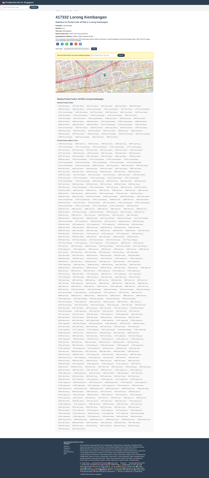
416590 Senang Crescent (128, 419)
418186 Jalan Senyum (105, 261)
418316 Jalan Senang (119, 407)
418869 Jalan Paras (63, 193)
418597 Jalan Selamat (141, 124)
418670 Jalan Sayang (63, 308)
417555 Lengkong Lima (135, 401)
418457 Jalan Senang (63, 184)
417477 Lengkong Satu (135, 274)
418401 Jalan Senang (78, 153)
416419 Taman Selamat (64, 178)
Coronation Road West (98, 458)
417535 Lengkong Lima (107, 233)
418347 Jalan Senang (112, 187)
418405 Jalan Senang (106, 317)
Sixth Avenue (95, 454)
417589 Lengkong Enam (79, 373)
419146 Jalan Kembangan (97, 305)
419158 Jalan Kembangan (110, 289)
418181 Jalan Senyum (144, 230)
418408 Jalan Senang (134, 317)
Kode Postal (85, 463)
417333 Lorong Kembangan (114, 159)
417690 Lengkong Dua (137, 320)
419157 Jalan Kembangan (94, 289)
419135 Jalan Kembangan (107, 345)
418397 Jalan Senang (104, 236)
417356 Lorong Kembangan (114, 178)
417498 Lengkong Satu (136, 379)
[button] (105, 75)
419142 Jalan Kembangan (137, 308)
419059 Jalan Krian (133, 267)
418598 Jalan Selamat (136, 130)
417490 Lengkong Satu (64, 339)
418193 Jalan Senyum (78, 233)
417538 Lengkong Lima (64, 249)
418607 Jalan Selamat (132, 215)
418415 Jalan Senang (134, 277)
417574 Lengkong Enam (93, 224)
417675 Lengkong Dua (78, 379)
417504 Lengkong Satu (136, 410)
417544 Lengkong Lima (119, 270)
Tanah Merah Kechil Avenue (89, 452)
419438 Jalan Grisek (108, 348)
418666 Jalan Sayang (131, 366)
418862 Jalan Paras (115, 208)
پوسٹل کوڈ (114, 466)
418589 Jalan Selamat (64, 124)
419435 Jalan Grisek (107, 311)
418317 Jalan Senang (78, 394)
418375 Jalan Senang (104, 252)
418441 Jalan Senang (105, 425)
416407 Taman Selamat (142, 199)
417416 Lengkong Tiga (108, 413)
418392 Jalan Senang (135, 264)
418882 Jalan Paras (137, 292)
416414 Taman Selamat (109, 174)
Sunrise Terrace (84, 451)
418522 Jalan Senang (91, 230)
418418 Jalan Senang (120, 153)
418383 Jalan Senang (63, 218)
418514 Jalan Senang (91, 150)
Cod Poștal (119, 468)
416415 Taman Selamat (143, 196)
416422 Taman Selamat (131, 115)
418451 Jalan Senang (91, 407)
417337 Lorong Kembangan (65, 162)
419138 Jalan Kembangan (124, 329)
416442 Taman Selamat (94, 130)
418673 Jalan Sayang (78, 277)
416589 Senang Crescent (111, 382)
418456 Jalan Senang (140, 181)
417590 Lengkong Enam (64, 404)
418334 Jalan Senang (123, 224)
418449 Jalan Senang (77, 407)
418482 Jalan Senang (63, 360)
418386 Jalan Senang (120, 143)
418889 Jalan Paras (143, 283)
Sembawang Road (85, 458)
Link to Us (66, 450)
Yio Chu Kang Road (105, 451)
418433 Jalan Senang (142, 165)
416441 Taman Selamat (106, 150)
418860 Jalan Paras (102, 208)
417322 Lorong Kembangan (95, 118)
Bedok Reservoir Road (130, 451)
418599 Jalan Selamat (64, 133)
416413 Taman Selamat (94, 202)
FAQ (65, 453)
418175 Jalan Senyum (106, 391)
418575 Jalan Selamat (78, 156)
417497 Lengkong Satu (121, 379)
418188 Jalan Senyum (64, 258)
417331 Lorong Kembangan (96, 159)
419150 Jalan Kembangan (129, 298)
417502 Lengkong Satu (136, 394)
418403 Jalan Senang (78, 317)
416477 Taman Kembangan (130, 239)
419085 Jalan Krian (130, 230)
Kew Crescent (94, 451)
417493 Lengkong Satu (94, 357)
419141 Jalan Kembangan (121, 308)
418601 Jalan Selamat (98, 137)
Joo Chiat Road (109, 447)
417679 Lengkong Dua (122, 410)
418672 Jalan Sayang (91, 351)
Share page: (59, 48)
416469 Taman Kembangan (124, 218)
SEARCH (34, 7)
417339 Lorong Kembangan (82, 162)
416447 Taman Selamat (64, 153)
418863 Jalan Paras (117, 190)
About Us (66, 446)
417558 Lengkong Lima (136, 370)
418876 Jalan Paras (142, 280)
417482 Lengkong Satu (95, 292)
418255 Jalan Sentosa (64, 401)
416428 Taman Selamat (78, 133)
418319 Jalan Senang (94, 373)
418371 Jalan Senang (63, 150)
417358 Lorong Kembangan (65, 181)
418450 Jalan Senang (92, 391)
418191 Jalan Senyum (106, 258)
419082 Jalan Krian (91, 236)
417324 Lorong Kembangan (80, 115)
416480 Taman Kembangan (96, 212)
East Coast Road (85, 445)
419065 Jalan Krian (106, 249)
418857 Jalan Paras (78, 190)
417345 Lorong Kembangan (134, 162)
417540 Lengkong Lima (123, 385)
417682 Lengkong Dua (126, 382)
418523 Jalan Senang (119, 267)
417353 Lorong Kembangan (80, 178)
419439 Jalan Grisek (121, 348)
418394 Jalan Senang (77, 267)
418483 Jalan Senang (77, 360)
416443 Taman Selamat (121, 150)
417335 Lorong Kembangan (131, 159)
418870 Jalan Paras (122, 301)
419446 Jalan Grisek (90, 366)
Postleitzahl (95, 463)
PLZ (111, 470)
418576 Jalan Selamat (106, 106)
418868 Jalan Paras (141, 208)
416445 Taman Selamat (136, 150)
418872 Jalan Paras (124, 292)
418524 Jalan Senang (119, 171)
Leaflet (151, 92)
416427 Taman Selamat (96, 112)
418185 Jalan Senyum (91, 261)
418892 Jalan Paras (102, 295)
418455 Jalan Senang (105, 171)
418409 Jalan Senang (63, 320)
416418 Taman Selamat (139, 174)
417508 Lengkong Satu (79, 416)
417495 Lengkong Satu (93, 363)
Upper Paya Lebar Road (113, 458)
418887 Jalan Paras (103, 280)
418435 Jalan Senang (106, 422)
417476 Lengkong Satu (120, 274)
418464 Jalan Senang (63, 196)
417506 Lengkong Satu (64, 416)
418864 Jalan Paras (63, 215)
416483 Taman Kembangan (108, 133)
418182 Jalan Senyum (133, 351)
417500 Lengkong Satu (79, 385)
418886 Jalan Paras (130, 283)
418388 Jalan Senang (93, 264)
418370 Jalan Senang (63, 187)
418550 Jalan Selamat (134, 407)
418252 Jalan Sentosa (122, 416)
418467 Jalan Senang (89, 215)
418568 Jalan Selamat (78, 236)
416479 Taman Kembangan (79, 212)
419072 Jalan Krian (63, 246)
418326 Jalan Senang (94, 301)
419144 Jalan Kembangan (65, 305)
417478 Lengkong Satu (92, 274)
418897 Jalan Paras (102, 286)
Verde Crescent (84, 460)
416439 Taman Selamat (127, 165)
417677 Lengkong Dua (80, 357)
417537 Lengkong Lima (108, 385)
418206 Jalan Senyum (78, 354)
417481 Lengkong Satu (80, 292)
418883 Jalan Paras (104, 283)
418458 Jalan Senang (77, 184)
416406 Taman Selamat (134, 171)
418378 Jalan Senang (63, 255)
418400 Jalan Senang (63, 239)
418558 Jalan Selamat (104, 342)
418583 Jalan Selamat (135, 156)
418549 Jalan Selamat (64, 370)
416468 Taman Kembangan (106, 246)
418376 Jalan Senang (118, 252)
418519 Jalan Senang (126, 212)
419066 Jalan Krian (119, 249)
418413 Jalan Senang (106, 277)
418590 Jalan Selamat (125, 118)
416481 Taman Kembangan (65, 143)
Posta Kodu (98, 468)
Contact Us (67, 448)
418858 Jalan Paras (89, 208)
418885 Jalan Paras (63, 295)
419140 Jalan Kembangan (95, 323)
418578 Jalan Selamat (121, 106)
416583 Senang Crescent (80, 419)
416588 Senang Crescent (112, 419)
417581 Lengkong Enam (136, 258)
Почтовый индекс (87, 471)
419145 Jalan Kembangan (81, 305)
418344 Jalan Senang (93, 413)
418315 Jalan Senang (105, 407)
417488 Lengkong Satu (64, 332)
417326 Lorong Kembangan (97, 115)
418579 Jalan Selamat (106, 156)
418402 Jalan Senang (92, 153)
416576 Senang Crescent (64, 388)
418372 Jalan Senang (77, 150)
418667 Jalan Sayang (63, 391)
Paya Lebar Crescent (107, 449)
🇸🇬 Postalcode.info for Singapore (18, 2)
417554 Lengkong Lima (64, 394)
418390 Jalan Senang (107, 264)
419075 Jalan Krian (90, 397)
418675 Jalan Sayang (91, 308)
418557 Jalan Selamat (105, 308)
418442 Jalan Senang (119, 425)
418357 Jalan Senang (135, 168)
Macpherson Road (138, 447)
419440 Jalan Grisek (125, 323)
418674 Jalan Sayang (119, 332)
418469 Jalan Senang (138, 323)
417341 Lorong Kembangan (99, 162)
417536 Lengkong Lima (81, 243)
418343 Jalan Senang (108, 416)
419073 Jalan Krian (78, 397)
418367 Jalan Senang (77, 230)
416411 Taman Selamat (79, 202)
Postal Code (113, 463)
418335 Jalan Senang (96, 221)
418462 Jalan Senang (90, 193)
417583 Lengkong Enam (133, 270)
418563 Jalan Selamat (89, 270)
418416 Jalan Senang (63, 280)
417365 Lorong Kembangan (99, 199)
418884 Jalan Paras (117, 283)
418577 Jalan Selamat (92, 156)
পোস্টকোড (119, 471)
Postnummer (110, 471)
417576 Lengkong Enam (122, 233)
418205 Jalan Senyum (64, 354)
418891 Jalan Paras (63, 286)
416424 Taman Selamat (79, 118)
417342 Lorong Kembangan (108, 124)
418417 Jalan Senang (106, 153)
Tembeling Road (134, 460)
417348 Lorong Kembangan (79, 187)
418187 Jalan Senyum (119, 261)
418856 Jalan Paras (76, 208)
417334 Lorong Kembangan (142, 109)
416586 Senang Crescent (79, 382)
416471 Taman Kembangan (141, 218)
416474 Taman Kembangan (79, 239)
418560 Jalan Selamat (64, 317)
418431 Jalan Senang (91, 335)
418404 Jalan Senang (92, 317)
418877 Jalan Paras (63, 283)
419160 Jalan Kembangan (143, 289)
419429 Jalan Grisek (127, 305)
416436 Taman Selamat (141, 127)
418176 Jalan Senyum (120, 391)
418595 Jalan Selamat (78, 121)
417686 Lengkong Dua (107, 379)
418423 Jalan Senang (77, 376)
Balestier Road (141, 454)
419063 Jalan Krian (63, 261)
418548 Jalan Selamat (78, 391)
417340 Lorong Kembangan (108, 121)
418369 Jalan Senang (134, 184)
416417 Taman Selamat (109, 202)
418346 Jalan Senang (79, 264)
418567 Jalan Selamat (76, 246)
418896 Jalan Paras (128, 295)
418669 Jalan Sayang (144, 366)
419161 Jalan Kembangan (65, 292)
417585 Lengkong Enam (122, 314)
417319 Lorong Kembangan (65, 147)
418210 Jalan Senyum (121, 401)
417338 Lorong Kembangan (114, 115)
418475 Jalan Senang (133, 326)
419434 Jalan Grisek (76, 342)
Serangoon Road (136, 445)
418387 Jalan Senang (134, 143)
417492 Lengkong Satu (64, 348)
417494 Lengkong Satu (78, 363)
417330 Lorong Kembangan (111, 109)
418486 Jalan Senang (119, 360)
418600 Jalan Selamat (93, 133)
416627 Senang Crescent (78, 428)
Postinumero (129, 468)
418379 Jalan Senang (77, 255)
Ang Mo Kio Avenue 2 (130, 449)
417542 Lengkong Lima (104, 270)
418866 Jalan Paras (128, 208)
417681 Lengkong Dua (121, 394)
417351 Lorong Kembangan (96, 187)
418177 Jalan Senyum (64, 314)
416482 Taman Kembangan (93, 196)
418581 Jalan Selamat (121, 156)
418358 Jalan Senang (98, 165)
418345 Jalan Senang (122, 193)
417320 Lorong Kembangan (125, 121)
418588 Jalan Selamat (141, 121)
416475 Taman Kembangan (96, 239)
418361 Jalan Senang (78, 227)
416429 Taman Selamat (111, 112)
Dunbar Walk (104, 456)
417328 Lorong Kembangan (94, 109)
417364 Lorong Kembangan (99, 205)
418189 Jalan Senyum (78, 258)
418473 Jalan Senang (105, 326)
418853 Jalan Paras (139, 212)
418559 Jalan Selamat (119, 342)
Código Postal (103, 464)
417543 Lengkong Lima (79, 413)
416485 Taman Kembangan (125, 133)
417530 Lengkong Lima (79, 348)
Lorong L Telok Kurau (112, 460)
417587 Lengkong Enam (93, 354)
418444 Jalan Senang (63, 428)
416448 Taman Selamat (140, 187)
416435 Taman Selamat (64, 115)
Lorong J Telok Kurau (119, 454)
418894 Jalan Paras (115, 295)
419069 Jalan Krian (126, 243)
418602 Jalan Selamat (112, 137)
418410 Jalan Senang (63, 345)
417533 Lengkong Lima (93, 233)
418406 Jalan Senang (120, 317)
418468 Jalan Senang (105, 332)
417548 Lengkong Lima (107, 339)
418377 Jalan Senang (132, 252)
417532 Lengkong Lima (78, 224)
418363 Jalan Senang (106, 227)
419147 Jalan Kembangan (80, 298)
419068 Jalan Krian (144, 249)
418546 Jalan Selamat (78, 422)
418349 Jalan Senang (137, 233)
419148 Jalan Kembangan (96, 298)
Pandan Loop (112, 452)
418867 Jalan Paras (143, 190)
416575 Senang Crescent (92, 320)
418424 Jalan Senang (91, 376)
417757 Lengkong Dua (78, 329)
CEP (134, 464)
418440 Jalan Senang (91, 425)
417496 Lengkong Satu (107, 363)
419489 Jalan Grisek (128, 199)
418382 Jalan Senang (119, 255)
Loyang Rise (126, 445)
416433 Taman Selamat (141, 112)
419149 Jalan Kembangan (113, 298)
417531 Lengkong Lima (94, 348)
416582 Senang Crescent (112, 388)
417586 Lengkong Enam (137, 339)
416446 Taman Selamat (136, 193)
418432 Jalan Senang (105, 335)
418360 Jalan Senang (63, 224)
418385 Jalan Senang (91, 218)
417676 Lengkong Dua (93, 410)
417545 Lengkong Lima (107, 314)
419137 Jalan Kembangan (108, 329)
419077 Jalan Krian (103, 397)
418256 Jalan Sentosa (78, 401)
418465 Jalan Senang (77, 196)
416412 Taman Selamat (94, 174)
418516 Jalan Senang (126, 181)
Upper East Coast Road (87, 447)
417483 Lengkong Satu (80, 301)
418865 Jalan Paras (130, 190)
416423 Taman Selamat (64, 118)
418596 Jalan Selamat (92, 121)
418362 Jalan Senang (92, 227)
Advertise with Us (69, 452)
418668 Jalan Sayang (77, 351)
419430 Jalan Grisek (140, 305)
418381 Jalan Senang (105, 255)
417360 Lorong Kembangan (125, 202)
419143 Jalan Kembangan (65, 311)
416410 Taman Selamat (79, 174)
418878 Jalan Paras (106, 274)
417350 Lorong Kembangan (106, 193)
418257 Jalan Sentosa (138, 385)
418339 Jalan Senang (112, 212)
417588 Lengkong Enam (64, 373)
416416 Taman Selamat (124, 174)
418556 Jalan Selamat (133, 332)
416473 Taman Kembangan (65, 221)
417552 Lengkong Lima (121, 370)
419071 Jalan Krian (63, 252)
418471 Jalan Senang (77, 326)
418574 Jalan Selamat (92, 106)
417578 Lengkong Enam (111, 243)
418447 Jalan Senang (136, 404)
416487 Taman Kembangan (142, 133)
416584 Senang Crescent (128, 388)
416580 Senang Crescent (96, 388)
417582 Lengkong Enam (64, 264)
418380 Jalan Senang (91, 255)
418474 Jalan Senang (119, 326)
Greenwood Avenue (106, 454)
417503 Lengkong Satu (64, 397)
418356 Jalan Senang (112, 181)
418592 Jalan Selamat (92, 124)
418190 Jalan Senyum (92, 258)
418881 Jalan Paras (130, 286)
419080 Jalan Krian (63, 366)
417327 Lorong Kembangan (134, 147)
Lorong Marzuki (137, 458)
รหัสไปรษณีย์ (104, 466)
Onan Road (128, 447)
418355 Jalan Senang (98, 181)
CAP (96, 466)
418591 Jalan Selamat (78, 124)
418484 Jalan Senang (91, 360)
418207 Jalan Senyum (92, 370)
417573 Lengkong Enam (81, 221)
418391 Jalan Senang (121, 264)
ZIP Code (96, 470)
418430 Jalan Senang (77, 335)
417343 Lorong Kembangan (117, 162)
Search (121, 55)
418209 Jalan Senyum (134, 391)
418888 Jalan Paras (76, 295)
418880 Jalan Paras (90, 280)
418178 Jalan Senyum (78, 314)
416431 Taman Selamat (126, 112)
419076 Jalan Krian (121, 357)
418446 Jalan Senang (122, 404)
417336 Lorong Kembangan (65, 112)
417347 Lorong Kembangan (65, 165)
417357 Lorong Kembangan (132, 178)
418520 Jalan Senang (90, 342)
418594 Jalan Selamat (64, 121)
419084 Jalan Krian (118, 230)
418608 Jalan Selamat (64, 212)
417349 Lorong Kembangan (82, 165)
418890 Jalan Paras (89, 295)
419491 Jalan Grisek (91, 332)
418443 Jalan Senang (133, 425)
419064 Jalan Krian (93, 249)
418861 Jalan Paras (104, 190)
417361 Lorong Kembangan (142, 202)
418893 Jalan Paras (76, 286)
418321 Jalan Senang (107, 354)
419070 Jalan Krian (138, 243)
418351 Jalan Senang (63, 236)
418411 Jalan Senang (77, 320)
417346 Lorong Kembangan (65, 127)
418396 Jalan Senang (105, 267)
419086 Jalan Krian (141, 397)
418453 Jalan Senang (91, 168)
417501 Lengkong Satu (94, 385)
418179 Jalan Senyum (92, 314)
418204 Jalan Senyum (78, 370)
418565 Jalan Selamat (134, 255)
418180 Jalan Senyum (78, 339)
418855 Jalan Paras (80, 143)
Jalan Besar (141, 451)
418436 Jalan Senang (120, 422)
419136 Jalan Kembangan (135, 335)
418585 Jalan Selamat (64, 159)
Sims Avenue (113, 456)
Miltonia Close (120, 447)
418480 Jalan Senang (90, 246)
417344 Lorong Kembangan (125, 124)
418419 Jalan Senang (121, 354)
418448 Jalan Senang (63, 407)
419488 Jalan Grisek (115, 199)
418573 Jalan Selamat (64, 156)
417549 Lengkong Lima (122, 339)
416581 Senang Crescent (64, 419)
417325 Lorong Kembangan (117, 147)
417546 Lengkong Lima (94, 416)
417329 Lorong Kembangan (79, 159)
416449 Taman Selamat (64, 190)
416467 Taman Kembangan (107, 218)
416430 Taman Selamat (96, 127)
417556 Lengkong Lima (64, 382)
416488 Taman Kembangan (65, 137)
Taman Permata (123, 460)
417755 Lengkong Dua (120, 335)
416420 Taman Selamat (106, 168)
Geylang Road (95, 445)
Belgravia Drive (130, 454)
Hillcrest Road (117, 445)
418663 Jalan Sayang (94, 404)
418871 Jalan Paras (135, 301)
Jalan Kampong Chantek (97, 460)
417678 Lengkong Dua (107, 410)
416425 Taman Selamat (81, 112)
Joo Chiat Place (99, 447)
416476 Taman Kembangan (113, 239)
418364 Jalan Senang (120, 227)
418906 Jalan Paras (116, 280)
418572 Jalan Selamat (78, 106)
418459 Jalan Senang (91, 184)
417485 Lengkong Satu (80, 311)
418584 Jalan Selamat (78, 109)
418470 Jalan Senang (63, 326)
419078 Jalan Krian (136, 363)
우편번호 (89, 468)
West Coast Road (127, 458)
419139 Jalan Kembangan (79, 323)
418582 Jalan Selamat (64, 109)
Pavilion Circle (102, 452)
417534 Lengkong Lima (122, 363)
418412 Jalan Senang (77, 345)
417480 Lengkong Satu (77, 283)
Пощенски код (100, 471)
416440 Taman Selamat (79, 130)
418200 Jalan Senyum (104, 215)
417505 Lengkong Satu (64, 413)
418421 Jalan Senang (137, 373)
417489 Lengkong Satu (123, 345)
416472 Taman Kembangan (140, 246)
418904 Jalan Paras (93, 143)
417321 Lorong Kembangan (82, 147)
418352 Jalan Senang (77, 171)
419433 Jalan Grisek (63, 342)
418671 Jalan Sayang (77, 308)
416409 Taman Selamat (64, 202)
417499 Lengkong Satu (64, 385)
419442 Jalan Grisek (63, 351)
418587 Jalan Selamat (106, 184)
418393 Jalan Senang (63, 267)
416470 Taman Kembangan (123, 246)
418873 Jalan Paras (143, 286)
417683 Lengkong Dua (141, 382)
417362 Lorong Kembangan (65, 205)
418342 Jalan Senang (132, 205)
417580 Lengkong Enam (79, 249)
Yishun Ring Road (123, 456)
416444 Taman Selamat (109, 130)
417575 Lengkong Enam (108, 224)
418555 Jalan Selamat (123, 373)
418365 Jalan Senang (134, 227)
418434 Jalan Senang (63, 168)
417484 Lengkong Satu (113, 305)
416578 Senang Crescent (80, 388)
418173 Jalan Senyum (92, 401)
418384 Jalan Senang (77, 218)
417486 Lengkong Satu (111, 323)
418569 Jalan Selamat (64, 227)
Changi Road (96, 449)
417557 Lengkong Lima (110, 292)
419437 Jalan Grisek (134, 311)
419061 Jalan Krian (63, 270)
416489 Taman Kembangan (82, 137)
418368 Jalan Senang (120, 184)
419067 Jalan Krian (131, 249)
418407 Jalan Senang (132, 342)
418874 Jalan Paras (63, 289)
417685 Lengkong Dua (92, 379)
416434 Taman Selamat (126, 127)
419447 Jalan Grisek (103, 366)
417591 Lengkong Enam (79, 404)
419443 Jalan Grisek (133, 357)
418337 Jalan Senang (110, 221)
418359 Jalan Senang (138, 221)
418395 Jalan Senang (91, 267)
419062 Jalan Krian (76, 270)
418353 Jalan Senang (137, 224)
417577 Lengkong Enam (96, 243)
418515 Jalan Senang (134, 153)
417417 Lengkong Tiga (122, 413)
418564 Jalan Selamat (78, 274)
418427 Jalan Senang (133, 376)
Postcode (104, 463)
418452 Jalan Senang (77, 168)
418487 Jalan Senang (133, 360)
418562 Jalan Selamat (109, 301)
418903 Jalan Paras (123, 130)
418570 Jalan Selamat (75, 33)
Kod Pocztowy (108, 468)
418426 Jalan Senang (119, 376)
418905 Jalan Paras (76, 215)
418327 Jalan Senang (63, 274)
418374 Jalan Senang (90, 252)
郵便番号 (104, 470)
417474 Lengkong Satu (116, 286)
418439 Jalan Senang (77, 425)
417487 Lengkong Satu (140, 329)
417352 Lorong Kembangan (65, 199)
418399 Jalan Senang (132, 236)
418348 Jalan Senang (76, 366)
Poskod (94, 464)
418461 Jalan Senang (76, 193)
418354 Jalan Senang (126, 187)
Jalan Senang (118, 449)
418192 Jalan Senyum (64, 233)
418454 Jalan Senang (91, 171)
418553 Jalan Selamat (119, 351)
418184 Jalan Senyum (76, 261)
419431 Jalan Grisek (94, 311)
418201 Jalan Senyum (118, 215)
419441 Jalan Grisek (134, 348)
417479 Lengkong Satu (64, 277)
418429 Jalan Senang (63, 335)
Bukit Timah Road (132, 452)
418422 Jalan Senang (63, 376)
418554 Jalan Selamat (108, 373)
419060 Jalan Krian (146, 267)
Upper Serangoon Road (137, 456)
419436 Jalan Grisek (121, 311)
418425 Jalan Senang (105, 376)
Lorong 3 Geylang (85, 454)
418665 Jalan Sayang (108, 404)
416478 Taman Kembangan (65, 243)
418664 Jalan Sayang (143, 388)
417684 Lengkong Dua (108, 320)
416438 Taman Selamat (64, 130)
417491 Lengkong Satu (137, 345)
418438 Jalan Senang (63, 425)
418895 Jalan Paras (89, 286)
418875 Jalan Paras (91, 283)
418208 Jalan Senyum (106, 370)
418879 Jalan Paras (77, 280)
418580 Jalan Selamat (135, 106)
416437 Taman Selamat (112, 165)
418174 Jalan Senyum (106, 401)
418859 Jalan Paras (91, 190)
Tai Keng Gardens (117, 451)
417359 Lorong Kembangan (82, 181)
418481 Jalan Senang (117, 366)
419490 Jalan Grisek (63, 208)
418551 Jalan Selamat (64, 410)
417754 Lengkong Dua (92, 345)
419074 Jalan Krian (108, 357)
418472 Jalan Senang (91, 326)
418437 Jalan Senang (134, 422)
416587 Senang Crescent (95, 382)
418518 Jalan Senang (124, 221)
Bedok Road (84, 456)
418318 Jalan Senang (92, 394)
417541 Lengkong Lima (134, 261)
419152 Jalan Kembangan (78, 289)
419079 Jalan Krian (116, 397)
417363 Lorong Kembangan (82, 205)
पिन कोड (122, 466)
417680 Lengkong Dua (107, 394)
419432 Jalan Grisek (78, 332)
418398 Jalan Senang (118, 236)
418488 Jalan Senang (63, 363)
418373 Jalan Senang (76, 252)
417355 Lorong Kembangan (97, 178)
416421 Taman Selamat (121, 168)
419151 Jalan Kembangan (65, 301)
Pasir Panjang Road (106, 445)
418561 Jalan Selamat (92, 277)
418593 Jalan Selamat (139, 118)
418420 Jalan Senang (135, 354)
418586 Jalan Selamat (111, 118)
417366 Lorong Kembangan (117, 205)
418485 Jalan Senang (105, 360)
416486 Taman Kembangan (127, 196)
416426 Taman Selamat (81, 127)
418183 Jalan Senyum (93, 339)
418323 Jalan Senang (136, 314)
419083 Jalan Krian (105, 230)
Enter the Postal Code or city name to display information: (73, 55)
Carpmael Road (121, 452)
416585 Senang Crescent (96, 419)
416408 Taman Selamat (64, 174)
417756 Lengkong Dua (64, 329)
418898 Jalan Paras (141, 295)
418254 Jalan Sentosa (136, 416)
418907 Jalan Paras (129, 280)
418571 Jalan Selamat (126, 109)
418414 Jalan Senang (120, 277)
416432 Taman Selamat (111, 127)
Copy (94, 48)
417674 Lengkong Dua (78, 410)
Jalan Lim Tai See (94, 456)
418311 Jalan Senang (63, 422)
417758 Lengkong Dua (93, 329)
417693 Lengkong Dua (64, 323)
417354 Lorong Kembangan (82, 199)
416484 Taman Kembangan (110, 196)
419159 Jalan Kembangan (126, 289)
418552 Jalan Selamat (105, 351)
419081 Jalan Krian (128, 397)
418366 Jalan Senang (63, 230)
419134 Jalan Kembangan (137, 413)
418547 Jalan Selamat (92, 422)
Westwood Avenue (85, 449)
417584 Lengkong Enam (64, 298)
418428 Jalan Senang (63, 379)
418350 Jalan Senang (106, 143)
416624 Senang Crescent (64, 357)
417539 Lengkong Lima (121, 258)
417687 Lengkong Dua (122, 320)
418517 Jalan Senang (63, 171)
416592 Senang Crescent (144, 419)
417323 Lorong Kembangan (99, 147)
